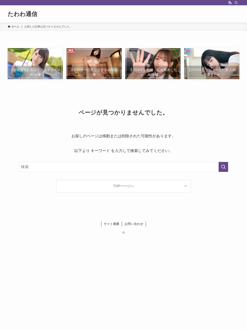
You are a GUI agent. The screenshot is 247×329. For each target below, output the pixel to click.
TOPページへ (123, 186)
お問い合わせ (133, 224)
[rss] (230, 2)
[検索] (236, 2)
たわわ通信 (22, 14)
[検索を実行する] (223, 167)
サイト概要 (111, 224)
